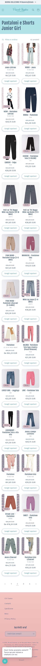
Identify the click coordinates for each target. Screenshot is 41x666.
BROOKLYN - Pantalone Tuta (30, 256)
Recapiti (21, 660)
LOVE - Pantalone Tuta (30, 390)
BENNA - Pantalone (30, 115)
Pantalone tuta (30, 474)
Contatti (8, 604)
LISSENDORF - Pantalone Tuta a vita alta (10, 432)
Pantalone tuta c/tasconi (30, 558)
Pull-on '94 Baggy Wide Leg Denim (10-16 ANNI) (10, 212)
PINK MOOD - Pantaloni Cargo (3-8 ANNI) (11, 257)
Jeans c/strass (10, 67)
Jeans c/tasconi (11, 557)
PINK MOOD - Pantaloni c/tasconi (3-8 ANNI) (10, 303)
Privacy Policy (10, 619)
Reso (6, 614)
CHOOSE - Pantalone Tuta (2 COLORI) (30, 157)
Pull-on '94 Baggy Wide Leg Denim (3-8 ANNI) (30, 212)
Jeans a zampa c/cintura (30, 433)
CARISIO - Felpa (10, 162)
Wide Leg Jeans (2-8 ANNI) (30, 301)
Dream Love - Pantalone (10, 515)
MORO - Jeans (30, 67)
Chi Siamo (8, 598)
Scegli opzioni (10, 81)
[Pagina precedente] (5, 583)
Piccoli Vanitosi (12, 642)
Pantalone (10, 345)
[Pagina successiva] (35, 583)
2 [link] (17, 584)
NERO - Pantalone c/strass (10, 113)
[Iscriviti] (33, 633)
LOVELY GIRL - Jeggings (10, 390)
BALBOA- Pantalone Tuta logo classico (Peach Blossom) (30, 347)
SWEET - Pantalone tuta (30, 516)
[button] (2, 9)
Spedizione (9, 609)
